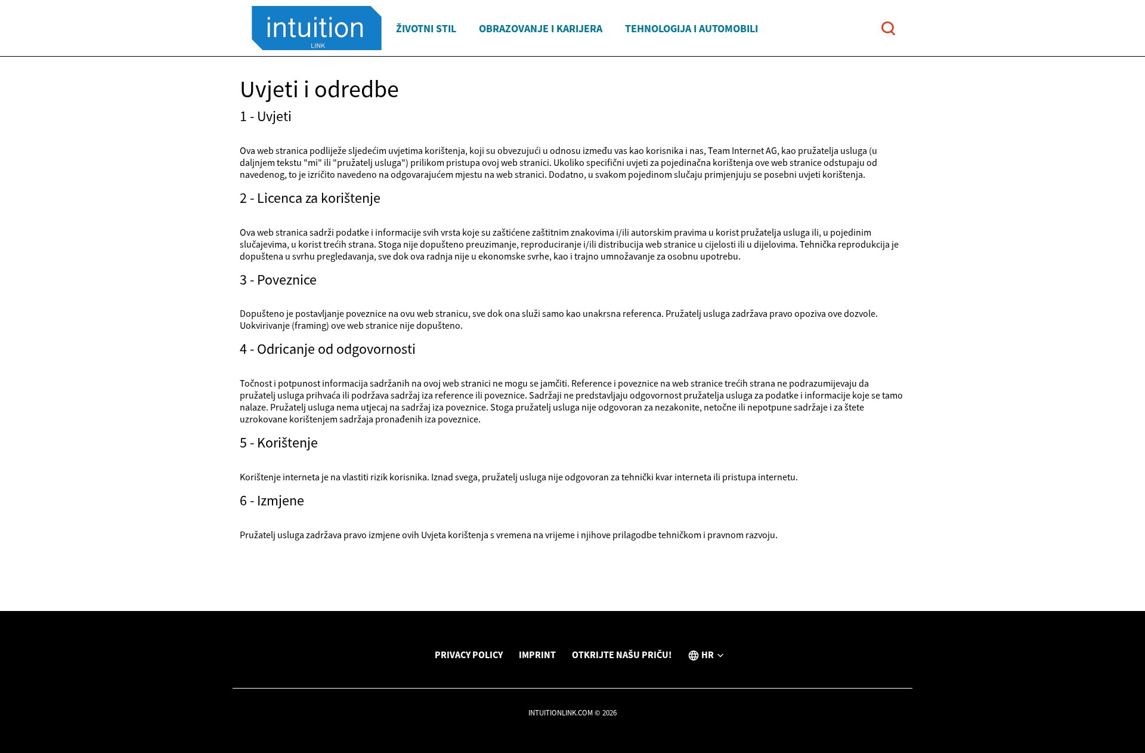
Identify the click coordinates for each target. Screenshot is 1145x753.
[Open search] (888, 28)
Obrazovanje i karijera (540, 28)
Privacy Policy (469, 655)
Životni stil (426, 28)
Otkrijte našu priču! (621, 655)
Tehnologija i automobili (691, 28)
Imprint (537, 655)
